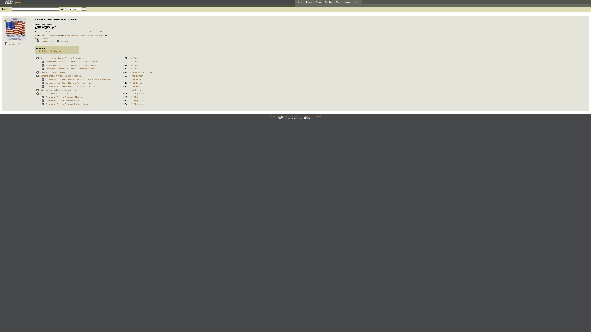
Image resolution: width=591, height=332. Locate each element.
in (62, 9)
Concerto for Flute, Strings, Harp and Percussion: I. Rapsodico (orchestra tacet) (78, 79)
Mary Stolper (99, 35)
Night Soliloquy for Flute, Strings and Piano (58, 90)
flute (106, 35)
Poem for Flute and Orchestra (52, 72)
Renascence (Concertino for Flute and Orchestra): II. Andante (71, 65)
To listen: (41, 48)
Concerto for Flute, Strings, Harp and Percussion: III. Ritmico (71, 86)
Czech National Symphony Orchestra (79, 35)
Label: (38, 25)
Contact (285, 116)
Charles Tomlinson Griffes (55, 32)
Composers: (40, 32)
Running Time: (41, 28)
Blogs (338, 2)
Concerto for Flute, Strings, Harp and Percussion (60, 76)
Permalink (64, 41)
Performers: (40, 35)
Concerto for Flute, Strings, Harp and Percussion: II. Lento (70, 83)
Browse (309, 2)
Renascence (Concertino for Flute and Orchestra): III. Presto (70, 69)
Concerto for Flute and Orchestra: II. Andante (64, 101)
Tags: (37, 39)
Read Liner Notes (47, 41)
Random (328, 2)
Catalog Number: (42, 27)
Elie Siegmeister (72, 32)
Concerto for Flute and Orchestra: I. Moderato (64, 97)
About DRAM (275, 116)
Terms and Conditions (312, 116)
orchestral (44, 39)
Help (357, 2)
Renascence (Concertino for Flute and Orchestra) (61, 58)
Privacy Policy (295, 116)
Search (319, 2)
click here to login (49, 51)
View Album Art (14, 44)
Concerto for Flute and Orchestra (54, 94)
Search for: (6, 9)
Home (300, 2)
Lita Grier (82, 32)
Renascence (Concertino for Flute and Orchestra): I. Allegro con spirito (75, 62)
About (347, 2)
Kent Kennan (91, 32)
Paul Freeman (50, 35)
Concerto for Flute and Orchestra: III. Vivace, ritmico (67, 104)
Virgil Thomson (102, 32)
